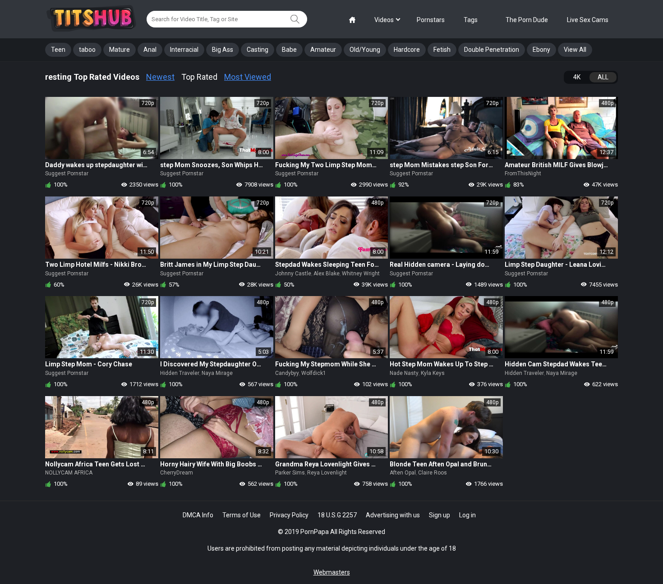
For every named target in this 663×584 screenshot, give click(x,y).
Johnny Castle (293, 273)
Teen (58, 49)
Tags (471, 19)
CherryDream (176, 473)
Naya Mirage (217, 373)
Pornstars (431, 19)
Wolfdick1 (313, 373)
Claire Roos (432, 473)
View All (575, 49)
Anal (150, 49)
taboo (87, 49)
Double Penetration (491, 49)
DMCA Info (198, 515)
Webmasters (331, 572)
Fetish (442, 49)
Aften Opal (403, 473)
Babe (289, 49)
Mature (119, 49)
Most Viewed (247, 77)
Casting (257, 49)
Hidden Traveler (179, 373)
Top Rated (199, 77)
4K (576, 77)
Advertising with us (393, 515)
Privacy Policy (289, 515)
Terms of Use (241, 515)
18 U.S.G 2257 (337, 515)
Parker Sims (290, 473)
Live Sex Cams (587, 19)
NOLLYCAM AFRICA (68, 473)
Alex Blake (326, 273)
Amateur (323, 49)
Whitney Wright (361, 273)
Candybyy (287, 373)
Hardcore (407, 49)
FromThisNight (523, 173)
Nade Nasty (404, 373)
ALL (603, 77)
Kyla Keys (433, 373)
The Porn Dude (527, 19)
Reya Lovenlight (327, 473)
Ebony (541, 49)
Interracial (184, 49)
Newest (160, 77)
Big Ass (222, 49)
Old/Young (365, 49)
